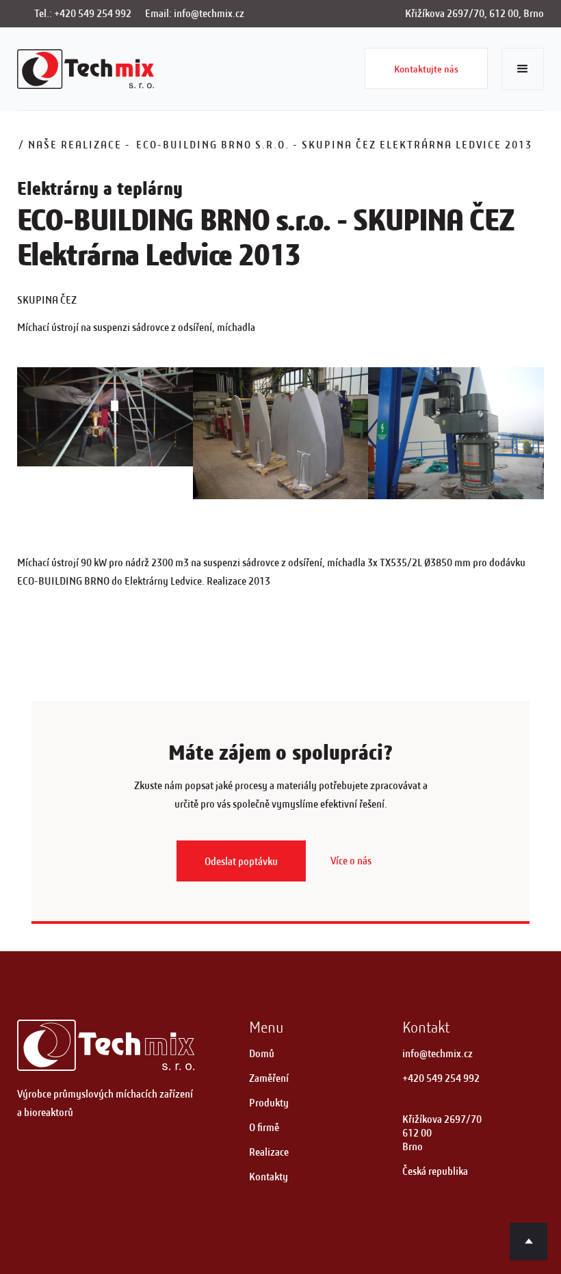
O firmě (264, 1127)
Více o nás (350, 860)
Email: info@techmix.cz (194, 13)
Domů (261, 1053)
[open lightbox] (105, 416)
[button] (522, 69)
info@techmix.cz (437, 1053)
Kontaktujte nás (426, 69)
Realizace (269, 1151)
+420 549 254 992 (441, 1078)
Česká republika (435, 1171)
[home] (85, 69)
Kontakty (268, 1176)
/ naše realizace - (74, 144)
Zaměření (269, 1078)
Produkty (269, 1102)
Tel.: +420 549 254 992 (82, 13)
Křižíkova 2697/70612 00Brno (442, 1133)
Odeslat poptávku (241, 861)
